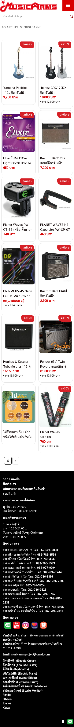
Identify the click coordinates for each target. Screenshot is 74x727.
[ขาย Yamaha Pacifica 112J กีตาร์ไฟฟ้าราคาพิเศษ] (18, 62)
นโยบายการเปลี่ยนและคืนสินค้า (24, 489)
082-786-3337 (46, 558)
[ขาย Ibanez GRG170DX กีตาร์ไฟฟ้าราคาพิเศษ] (55, 62)
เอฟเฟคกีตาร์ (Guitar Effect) (20, 677)
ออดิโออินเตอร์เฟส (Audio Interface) (25, 686)
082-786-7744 (52, 572)
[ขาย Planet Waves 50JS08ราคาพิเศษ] (55, 407)
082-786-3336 (44, 576)
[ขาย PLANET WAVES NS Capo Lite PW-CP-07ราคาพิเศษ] (55, 199)
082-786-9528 (37, 589)
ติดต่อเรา (9, 484)
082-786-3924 (35, 585)
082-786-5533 (45, 563)
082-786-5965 (54, 606)
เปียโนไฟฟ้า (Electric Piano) (20, 673)
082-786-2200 (55, 580)
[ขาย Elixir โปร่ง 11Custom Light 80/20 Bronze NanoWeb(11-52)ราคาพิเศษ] (18, 133)
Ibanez (7, 703)
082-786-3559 (46, 554)
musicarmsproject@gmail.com (30, 654)
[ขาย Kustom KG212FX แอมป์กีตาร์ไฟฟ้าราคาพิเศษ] (55, 133)
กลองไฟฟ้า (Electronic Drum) (20, 682)
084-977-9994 (46, 567)
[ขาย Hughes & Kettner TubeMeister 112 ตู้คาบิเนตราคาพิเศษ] (18, 336)
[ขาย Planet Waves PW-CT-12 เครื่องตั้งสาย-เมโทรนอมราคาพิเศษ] (18, 199)
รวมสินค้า (9, 493)
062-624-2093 (49, 550)
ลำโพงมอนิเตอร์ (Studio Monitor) (23, 690)
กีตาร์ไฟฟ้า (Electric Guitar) (19, 660)
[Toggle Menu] (68, 5)
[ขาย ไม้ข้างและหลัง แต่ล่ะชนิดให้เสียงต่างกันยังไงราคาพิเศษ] (18, 407)
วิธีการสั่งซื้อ (11, 479)
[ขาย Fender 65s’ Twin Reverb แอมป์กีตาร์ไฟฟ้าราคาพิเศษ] (55, 336)
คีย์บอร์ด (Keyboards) (16, 669)
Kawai (6, 707)
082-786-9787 (46, 594)
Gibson (7, 699)
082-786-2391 (54, 611)
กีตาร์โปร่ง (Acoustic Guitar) (20, 665)
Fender (7, 694)
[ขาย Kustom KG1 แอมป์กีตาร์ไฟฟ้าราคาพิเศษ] (55, 266)
